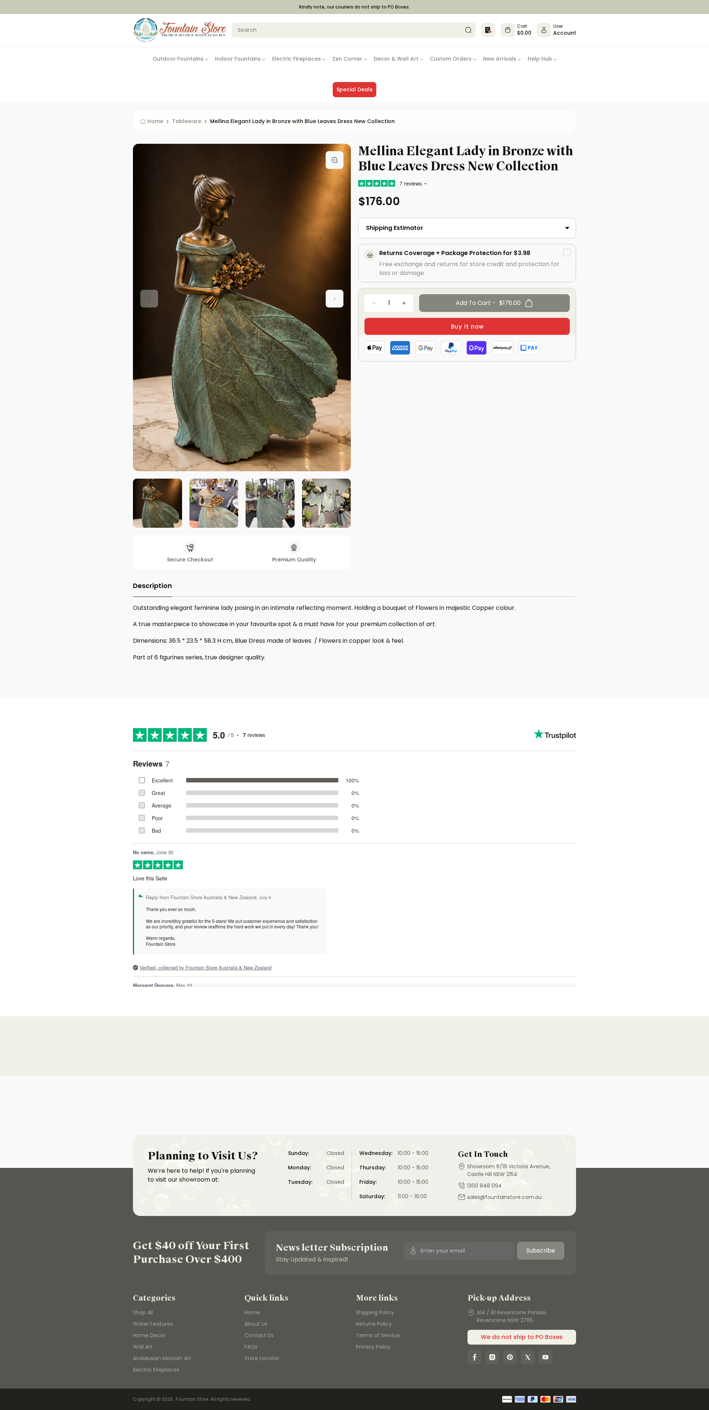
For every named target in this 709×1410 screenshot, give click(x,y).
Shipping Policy (375, 1312)
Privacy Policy (373, 1346)
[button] (180, 59)
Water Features (153, 1324)
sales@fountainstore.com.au (504, 1197)
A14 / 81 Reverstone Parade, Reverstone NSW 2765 (512, 1316)
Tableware (186, 121)
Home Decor (149, 1335)
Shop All (143, 1312)
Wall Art (143, 1346)
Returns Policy (374, 1324)
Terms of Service (378, 1335)
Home (252, 1312)
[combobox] (354, 30)
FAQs (250, 1346)
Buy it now (467, 326)
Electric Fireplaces (156, 1369)
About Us (255, 1324)
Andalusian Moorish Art (162, 1358)
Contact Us (259, 1335)
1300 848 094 (484, 1185)
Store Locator (261, 1358)
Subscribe (540, 1250)
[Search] (468, 30)
